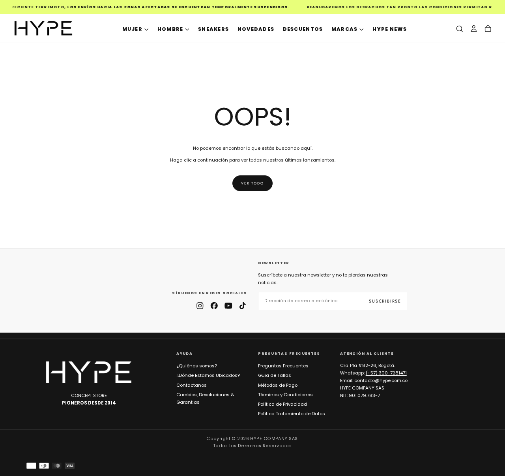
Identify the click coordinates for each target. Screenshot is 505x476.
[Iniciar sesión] (473, 28)
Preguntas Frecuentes (283, 366)
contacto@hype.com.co (381, 380)
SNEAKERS (213, 29)
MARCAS (344, 29)
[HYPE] (88, 372)
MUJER (132, 29)
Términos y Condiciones (285, 394)
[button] (459, 28)
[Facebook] (214, 305)
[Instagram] (200, 305)
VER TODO (252, 183)
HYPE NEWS (389, 29)
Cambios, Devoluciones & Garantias (205, 398)
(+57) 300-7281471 (386, 373)
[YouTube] (228, 305)
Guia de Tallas (274, 375)
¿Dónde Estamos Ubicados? (208, 375)
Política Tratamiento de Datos (291, 413)
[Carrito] (488, 28)
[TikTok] (242, 305)
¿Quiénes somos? (196, 366)
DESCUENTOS (303, 29)
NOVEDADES (256, 29)
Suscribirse (385, 301)
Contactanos (191, 385)
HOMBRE (170, 29)
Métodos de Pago (277, 385)
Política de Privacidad (282, 404)
